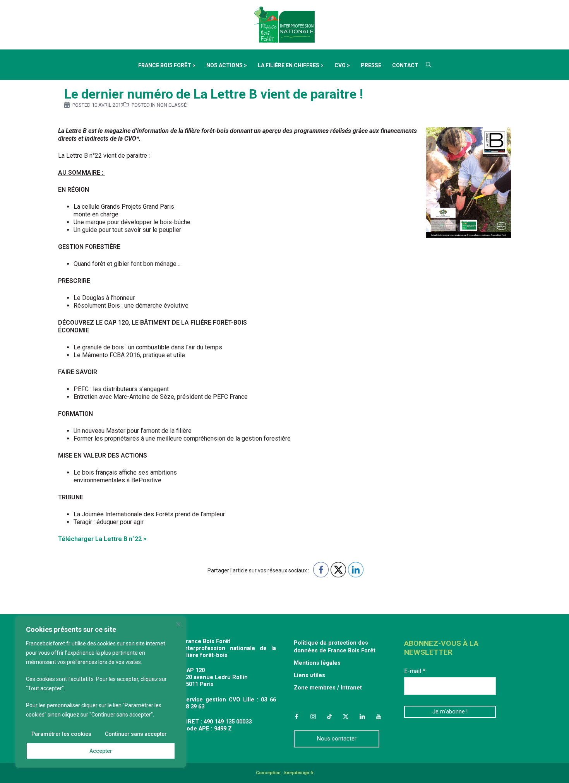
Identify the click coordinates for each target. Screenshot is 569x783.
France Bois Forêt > (166, 65)
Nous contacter (336, 738)
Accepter (100, 751)
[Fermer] (178, 624)
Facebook (296, 716)
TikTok (329, 716)
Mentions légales (317, 663)
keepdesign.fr (299, 772)
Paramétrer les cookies (61, 734)
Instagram (312, 716)
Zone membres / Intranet (328, 687)
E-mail (414, 671)
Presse (371, 65)
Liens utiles (309, 675)
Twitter (345, 716)
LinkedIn (362, 716)
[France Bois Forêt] (284, 24)
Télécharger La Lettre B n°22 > (102, 539)
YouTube (378, 716)
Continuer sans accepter (136, 734)
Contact (405, 65)
